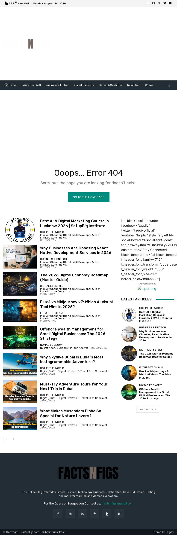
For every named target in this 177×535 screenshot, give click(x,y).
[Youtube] (170, 3)
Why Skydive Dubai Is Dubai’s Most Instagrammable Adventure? (71, 359)
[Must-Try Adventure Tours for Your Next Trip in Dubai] (20, 392)
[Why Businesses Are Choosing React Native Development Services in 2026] (20, 257)
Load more (146, 409)
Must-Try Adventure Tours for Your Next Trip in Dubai (74, 386)
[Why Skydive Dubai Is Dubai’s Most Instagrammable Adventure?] (20, 364)
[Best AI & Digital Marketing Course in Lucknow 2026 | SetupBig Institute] (20, 230)
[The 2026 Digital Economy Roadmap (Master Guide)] (20, 284)
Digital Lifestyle (51, 286)
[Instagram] (153, 3)
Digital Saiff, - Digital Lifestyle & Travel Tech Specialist (73, 371)
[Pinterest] (94, 513)
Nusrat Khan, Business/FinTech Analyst (64, 347)
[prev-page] (6, 439)
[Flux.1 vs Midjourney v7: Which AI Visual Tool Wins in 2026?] (20, 311)
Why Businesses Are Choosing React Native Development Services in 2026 (75, 250)
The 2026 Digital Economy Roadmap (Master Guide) (74, 277)
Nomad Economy (51, 345)
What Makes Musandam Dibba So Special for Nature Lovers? (70, 413)
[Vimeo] (164, 3)
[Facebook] (148, 3)
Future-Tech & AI (52, 313)
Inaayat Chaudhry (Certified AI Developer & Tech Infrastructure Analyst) (70, 236)
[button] (168, 85)
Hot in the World (52, 232)
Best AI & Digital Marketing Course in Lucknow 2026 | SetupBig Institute (74, 223)
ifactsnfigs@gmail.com (117, 503)
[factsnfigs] (27, 43)
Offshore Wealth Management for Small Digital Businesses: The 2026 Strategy (72, 334)
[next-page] (13, 439)
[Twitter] (159, 3)
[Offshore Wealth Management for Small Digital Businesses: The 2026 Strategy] (20, 337)
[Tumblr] (106, 513)
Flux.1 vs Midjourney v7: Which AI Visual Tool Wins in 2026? (155, 374)
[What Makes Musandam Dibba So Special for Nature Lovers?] (20, 418)
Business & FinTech (53, 259)
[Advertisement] (116, 43)
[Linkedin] (82, 513)
